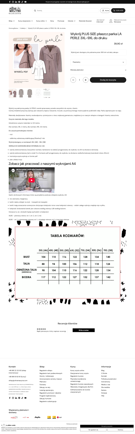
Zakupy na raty (45, 387)
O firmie (104, 373)
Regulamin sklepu (46, 370)
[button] (118, 10)
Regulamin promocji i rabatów (50, 393)
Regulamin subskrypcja (48, 401)
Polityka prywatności (108, 379)
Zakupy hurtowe (45, 399)
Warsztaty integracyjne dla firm (81, 387)
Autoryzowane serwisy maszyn (51, 379)
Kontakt (104, 376)
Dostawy (43, 385)
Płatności (43, 382)
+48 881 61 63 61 (14, 377)
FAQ (102, 396)
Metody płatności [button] (76, 70)
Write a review (84, 330)
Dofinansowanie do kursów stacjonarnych (80, 391)
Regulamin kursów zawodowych (81, 384)
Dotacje (104, 393)
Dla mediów (105, 387)
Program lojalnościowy (48, 396)
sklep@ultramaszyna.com (18, 380)
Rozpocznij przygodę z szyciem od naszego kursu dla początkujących (67, 2)
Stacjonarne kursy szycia (79, 373)
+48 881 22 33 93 (15, 370)
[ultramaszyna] (15, 9)
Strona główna (13, 28)
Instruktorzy (105, 382)
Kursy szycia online (77, 370)
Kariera (103, 390)
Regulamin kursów (76, 376)
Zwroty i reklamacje (47, 376)
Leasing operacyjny (47, 390)
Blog (102, 370)
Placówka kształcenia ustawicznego (78, 380)
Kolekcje (23, 28)
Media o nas (105, 385)
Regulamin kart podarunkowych (51, 373)
